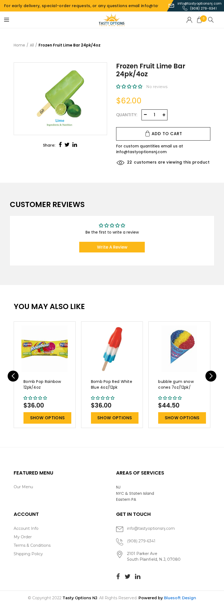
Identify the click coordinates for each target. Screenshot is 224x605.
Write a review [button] (112, 247)
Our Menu (23, 486)
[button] (129, 86)
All (32, 45)
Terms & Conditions (32, 545)
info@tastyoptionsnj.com (200, 3)
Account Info (26, 528)
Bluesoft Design (180, 597)
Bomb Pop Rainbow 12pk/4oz (42, 384)
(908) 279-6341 (203, 8)
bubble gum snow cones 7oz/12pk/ (176, 384)
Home (19, 45)
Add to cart (167, 133)
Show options (47, 418)
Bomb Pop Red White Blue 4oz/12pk (111, 384)
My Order (23, 536)
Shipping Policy (28, 553)
